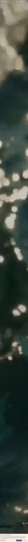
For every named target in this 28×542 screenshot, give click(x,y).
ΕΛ (18, 1)
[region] (14, 538)
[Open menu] (26, 1)
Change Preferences (3, 540)
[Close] (27, 535)
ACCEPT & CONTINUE (19, 540)
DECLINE (25, 540)
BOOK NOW (22, 1)
